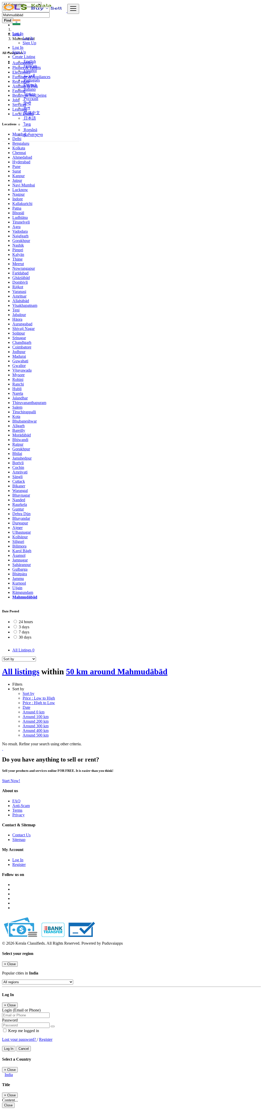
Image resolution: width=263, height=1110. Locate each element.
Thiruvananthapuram (29, 402)
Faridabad (20, 273)
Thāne (17, 259)
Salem (17, 407)
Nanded (18, 500)
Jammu (18, 578)
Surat (16, 171)
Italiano (29, 89)
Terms (17, 810)
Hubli (17, 389)
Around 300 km (36, 726)
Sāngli (17, 477)
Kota (16, 416)
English (29, 61)
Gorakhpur (21, 240)
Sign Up (29, 43)
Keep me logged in (23, 1030)
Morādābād (21, 435)
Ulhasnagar (21, 532)
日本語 (29, 118)
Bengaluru (20, 143)
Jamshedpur (22, 458)
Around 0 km (33, 712)
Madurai (19, 356)
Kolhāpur (20, 537)
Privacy (18, 815)
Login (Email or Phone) (21, 1010)
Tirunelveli (21, 222)
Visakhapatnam (24, 305)
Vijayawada (22, 370)
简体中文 (31, 113)
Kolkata (18, 148)
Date (26, 707)
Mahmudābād (24, 597)
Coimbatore (21, 347)
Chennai (19, 152)
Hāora (17, 319)
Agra (16, 227)
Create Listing (23, 57)
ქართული (33, 134)
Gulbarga (19, 569)
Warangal (20, 490)
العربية (29, 75)
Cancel (23, 1049)
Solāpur (18, 333)
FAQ (16, 801)
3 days (24, 627)
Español (30, 70)
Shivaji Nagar (23, 328)
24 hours (26, 622)
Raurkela (19, 504)
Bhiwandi (20, 439)
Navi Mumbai (23, 185)
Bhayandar (21, 518)
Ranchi (18, 384)
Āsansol (18, 555)
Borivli (18, 463)
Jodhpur (18, 352)
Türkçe (29, 94)
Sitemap (18, 839)
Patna (16, 208)
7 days (24, 632)
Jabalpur (19, 314)
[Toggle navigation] (73, 9)
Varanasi (19, 291)
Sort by (28, 693)
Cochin (18, 467)
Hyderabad (21, 162)
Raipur (17, 444)
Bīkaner (18, 486)
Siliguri (18, 541)
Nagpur (18, 194)
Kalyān (18, 254)
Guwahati (20, 361)
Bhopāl (18, 213)
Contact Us (21, 835)
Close (8, 1105)
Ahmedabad (22, 157)
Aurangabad (22, 324)
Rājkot (17, 287)
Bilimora (19, 546)
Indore (17, 199)
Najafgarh (20, 236)
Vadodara (20, 231)
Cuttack (18, 481)
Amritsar (19, 296)
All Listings (23, 650)
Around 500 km (36, 735)
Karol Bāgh (21, 551)
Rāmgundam (22, 592)
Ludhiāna (20, 217)
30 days (25, 637)
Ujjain (17, 588)
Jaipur (17, 180)
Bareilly (18, 430)
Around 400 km (36, 730)
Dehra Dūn (21, 514)
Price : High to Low (39, 703)
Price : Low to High (39, 698)
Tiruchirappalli (24, 412)
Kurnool (19, 583)
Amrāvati (19, 472)
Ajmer (17, 527)
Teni (16, 310)
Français (30, 66)
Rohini (17, 379)
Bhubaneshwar (24, 421)
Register (19, 864)
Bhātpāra (19, 574)
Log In (28, 38)
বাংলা (26, 108)
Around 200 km (36, 721)
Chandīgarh (21, 342)
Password (10, 1020)
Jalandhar (20, 398)
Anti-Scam (21, 805)
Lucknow (20, 189)
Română (30, 130)
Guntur (18, 509)
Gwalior (19, 365)
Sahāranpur (21, 564)
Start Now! (11, 780)
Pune (16, 166)
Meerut (18, 264)
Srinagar (19, 338)
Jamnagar (20, 560)
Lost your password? (19, 1039)
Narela (17, 393)
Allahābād (20, 301)
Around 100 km (36, 716)
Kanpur (18, 176)
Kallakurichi (22, 203)
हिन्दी (27, 103)
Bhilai (17, 453)
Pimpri (17, 250)
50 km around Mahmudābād (116, 671)
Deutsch (30, 85)
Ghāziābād (21, 277)
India (9, 1074)
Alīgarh (18, 426)
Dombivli (20, 282)
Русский (30, 98)
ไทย (27, 124)
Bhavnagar (21, 495)
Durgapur (20, 523)
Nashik (18, 245)
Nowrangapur (23, 268)
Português (31, 80)
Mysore (18, 375)
